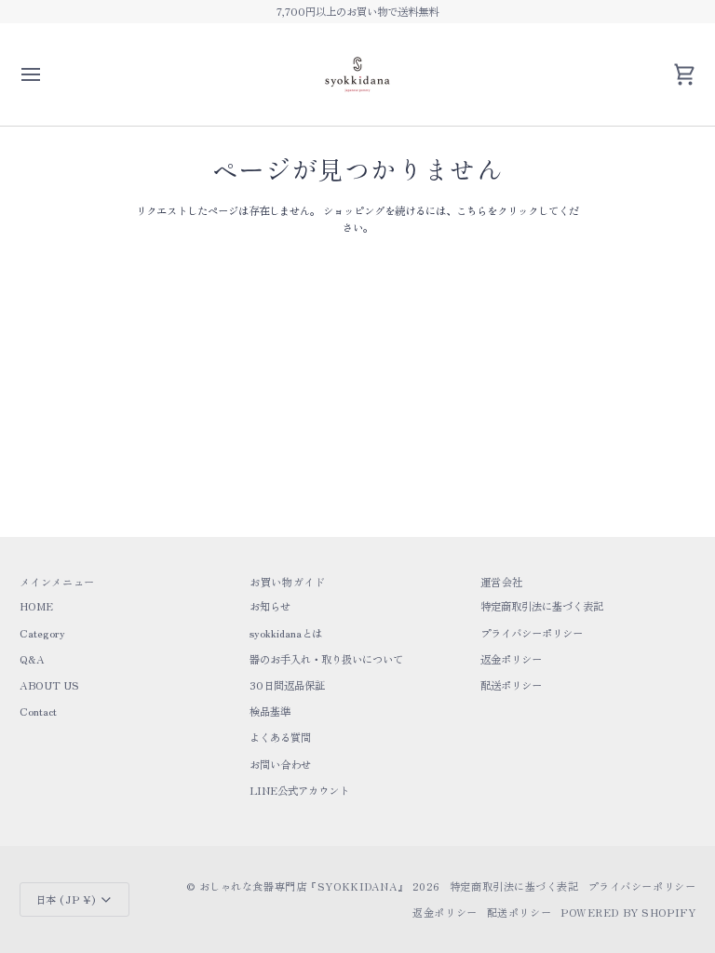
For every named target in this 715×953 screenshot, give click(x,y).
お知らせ (270, 605)
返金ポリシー (511, 658)
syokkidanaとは (286, 632)
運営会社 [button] (501, 581)
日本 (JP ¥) (65, 899)
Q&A (32, 658)
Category (42, 632)
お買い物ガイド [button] (287, 581)
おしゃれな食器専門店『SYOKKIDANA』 (304, 886)
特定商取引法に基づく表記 (541, 605)
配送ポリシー (511, 685)
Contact (38, 711)
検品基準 (270, 711)
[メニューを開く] (47, 74)
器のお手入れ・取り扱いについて (326, 658)
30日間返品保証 (287, 685)
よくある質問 (280, 737)
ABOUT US (49, 685)
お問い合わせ (280, 764)
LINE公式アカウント (299, 790)
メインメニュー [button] (57, 581)
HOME (36, 605)
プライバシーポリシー (531, 632)
